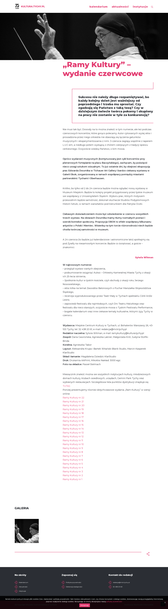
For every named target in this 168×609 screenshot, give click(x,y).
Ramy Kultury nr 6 (73, 459)
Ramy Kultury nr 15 (73, 425)
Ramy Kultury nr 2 (73, 475)
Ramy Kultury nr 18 (73, 413)
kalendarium (99, 6)
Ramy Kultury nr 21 (73, 401)
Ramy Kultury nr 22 (73, 397)
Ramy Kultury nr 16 (73, 421)
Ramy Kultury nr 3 (73, 471)
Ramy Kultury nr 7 (73, 456)
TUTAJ (66, 386)
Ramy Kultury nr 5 (73, 463)
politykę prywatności (114, 601)
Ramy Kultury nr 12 (73, 436)
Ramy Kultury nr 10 (73, 444)
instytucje (140, 6)
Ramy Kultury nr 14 (73, 428)
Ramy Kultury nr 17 (73, 417)
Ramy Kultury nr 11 (73, 440)
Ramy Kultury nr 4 (73, 467)
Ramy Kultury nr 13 (73, 432)
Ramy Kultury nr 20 (73, 405)
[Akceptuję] (165, 602)
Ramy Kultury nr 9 (73, 448)
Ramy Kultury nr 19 (73, 409)
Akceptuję (85, 605)
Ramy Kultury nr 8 (73, 452)
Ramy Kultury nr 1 (72, 479)
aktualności (120, 6)
